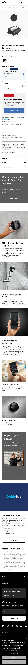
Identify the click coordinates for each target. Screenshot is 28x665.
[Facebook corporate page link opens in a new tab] (3, 627)
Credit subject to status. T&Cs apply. (11, 124)
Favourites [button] (7, 130)
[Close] (26, 638)
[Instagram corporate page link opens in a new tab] (12, 627)
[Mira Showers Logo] (4, 3)
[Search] (19, 3)
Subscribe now (14, 618)
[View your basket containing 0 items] (22, 2)
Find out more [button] (14, 476)
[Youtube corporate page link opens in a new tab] (21, 627)
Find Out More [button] (14, 198)
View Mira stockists (9, 595)
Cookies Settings (14, 653)
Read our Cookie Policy (11, 650)
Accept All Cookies (14, 662)
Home (3, 7)
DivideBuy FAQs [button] (14, 540)
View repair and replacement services (12, 137)
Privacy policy (5, 632)
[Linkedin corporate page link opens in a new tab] (26, 627)
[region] (14, 650)
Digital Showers (9, 7)
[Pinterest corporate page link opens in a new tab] (17, 627)
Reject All (14, 657)
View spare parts (6, 139)
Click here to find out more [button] (9, 121)
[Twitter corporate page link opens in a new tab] (8, 627)
